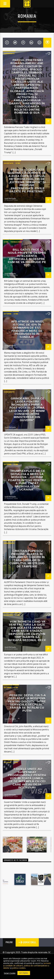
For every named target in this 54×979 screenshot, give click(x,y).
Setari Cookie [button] (9, 973)
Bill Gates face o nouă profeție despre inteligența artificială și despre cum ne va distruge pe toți (27, 257)
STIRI (18, 163)
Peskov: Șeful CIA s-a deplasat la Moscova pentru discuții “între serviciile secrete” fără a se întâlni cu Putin (27, 703)
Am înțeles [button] (23, 973)
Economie (8, 615)
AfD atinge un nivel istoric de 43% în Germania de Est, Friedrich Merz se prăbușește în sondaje (27, 329)
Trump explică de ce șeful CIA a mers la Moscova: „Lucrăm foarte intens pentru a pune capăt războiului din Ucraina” (27, 480)
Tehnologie (16, 242)
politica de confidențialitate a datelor (26, 966)
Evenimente (9, 53)
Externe (7, 314)
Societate (8, 163)
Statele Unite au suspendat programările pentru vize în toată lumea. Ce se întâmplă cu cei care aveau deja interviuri (27, 778)
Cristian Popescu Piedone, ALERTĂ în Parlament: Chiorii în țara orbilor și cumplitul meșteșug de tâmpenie (27, 558)
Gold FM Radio (10, 120)
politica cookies (18, 968)
